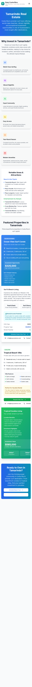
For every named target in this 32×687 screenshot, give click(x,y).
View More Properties (16, 494)
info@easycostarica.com (14, 338)
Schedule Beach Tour (15, 490)
